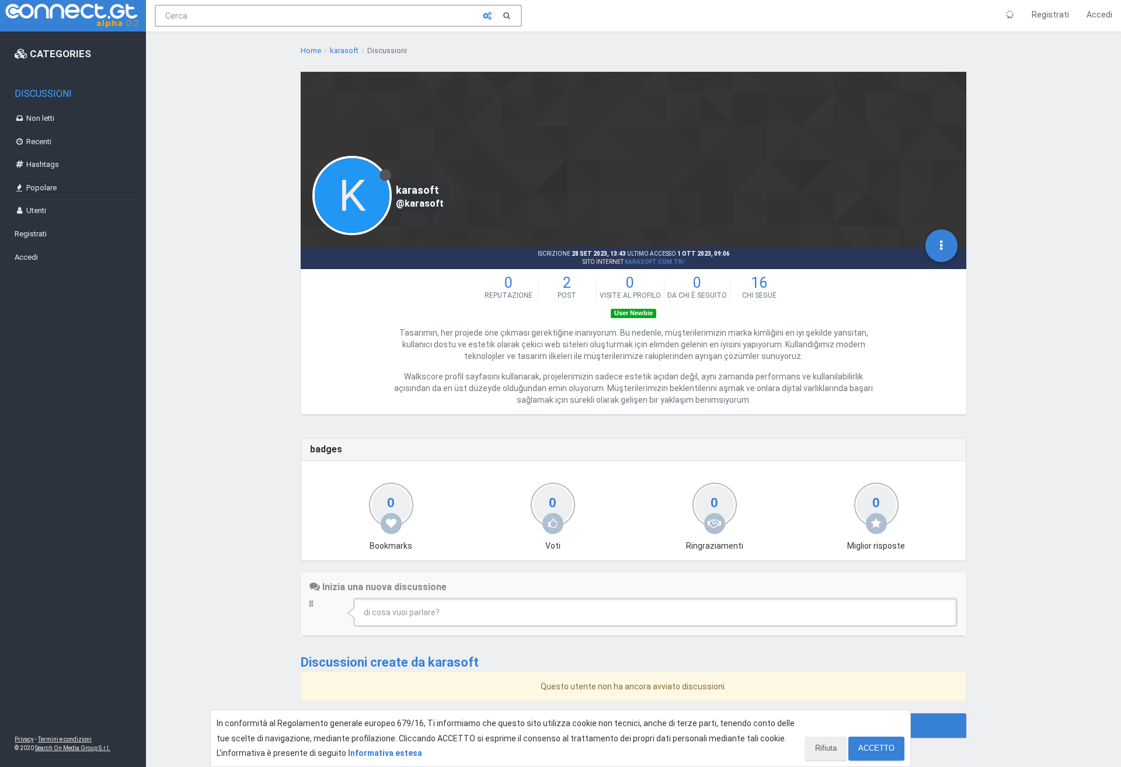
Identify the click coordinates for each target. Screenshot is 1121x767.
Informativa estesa (385, 753)
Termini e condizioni (65, 739)
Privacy (24, 739)
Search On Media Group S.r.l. (72, 748)
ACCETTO (876, 748)
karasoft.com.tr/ (655, 262)
